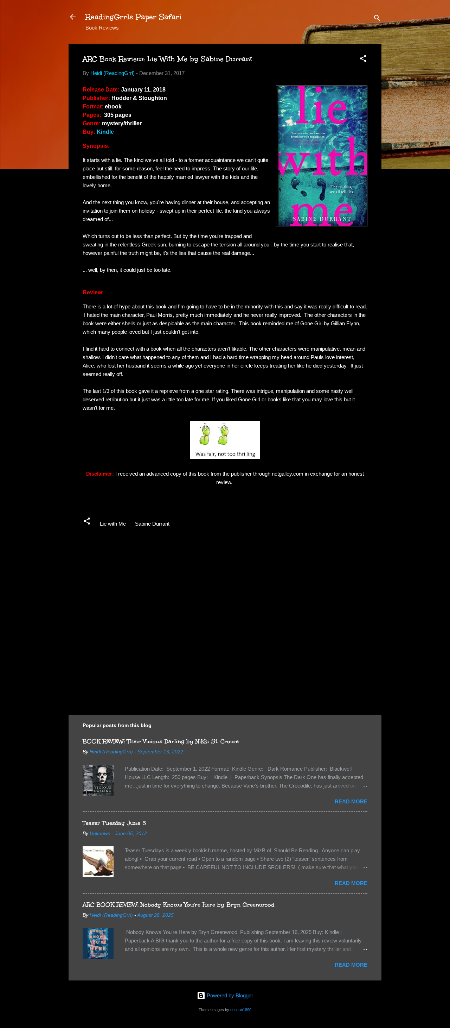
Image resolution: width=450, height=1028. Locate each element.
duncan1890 (240, 1010)
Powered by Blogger (229, 995)
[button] (363, 59)
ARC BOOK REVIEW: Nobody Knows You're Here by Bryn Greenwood (178, 904)
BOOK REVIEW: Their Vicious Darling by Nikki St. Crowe (161, 741)
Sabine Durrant (152, 524)
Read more (351, 801)
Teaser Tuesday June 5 (114, 823)
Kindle (105, 132)
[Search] (377, 19)
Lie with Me (113, 524)
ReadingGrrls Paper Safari (133, 17)
